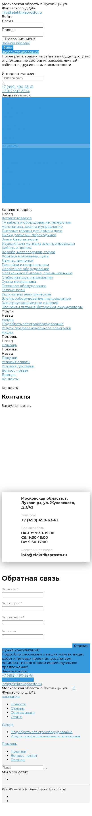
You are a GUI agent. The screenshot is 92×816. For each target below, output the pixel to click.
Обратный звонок (18, 680)
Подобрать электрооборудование (33, 108)
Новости (18, 704)
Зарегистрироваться (20, 52)
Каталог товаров (17, 154)
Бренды (9, 142)
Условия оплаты (16, 129)
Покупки (9, 125)
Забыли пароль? (16, 43)
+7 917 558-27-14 (15, 91)
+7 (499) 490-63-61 (17, 87)
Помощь (9, 175)
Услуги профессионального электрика (36, 112)
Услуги (8, 159)
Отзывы (18, 708)
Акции (7, 171)
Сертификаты (23, 712)
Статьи (16, 717)
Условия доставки (18, 133)
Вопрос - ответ (15, 137)
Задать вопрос (15, 671)
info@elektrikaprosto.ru (22, 12)
